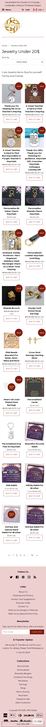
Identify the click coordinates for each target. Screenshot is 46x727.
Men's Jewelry (23, 692)
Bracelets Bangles (23, 673)
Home (4, 46)
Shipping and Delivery (23, 595)
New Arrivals (23, 666)
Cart (27, 10)
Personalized (23, 670)
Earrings (23, 684)
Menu (8, 10)
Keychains (23, 695)
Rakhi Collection (23, 703)
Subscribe (37, 632)
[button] (23, 724)
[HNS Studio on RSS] (34, 577)
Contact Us (23, 606)
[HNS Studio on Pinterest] (23, 577)
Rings (23, 688)
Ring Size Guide (23, 603)
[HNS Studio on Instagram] (29, 577)
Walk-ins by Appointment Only (23, 614)
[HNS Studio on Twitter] (11, 577)
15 (32, 555)
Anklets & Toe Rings (23, 677)
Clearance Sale (23, 699)
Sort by (5, 57)
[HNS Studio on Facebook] (17, 577)
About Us (23, 592)
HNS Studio (31, 710)
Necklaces (23, 681)
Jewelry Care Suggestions (23, 599)
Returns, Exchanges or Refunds (23, 610)
